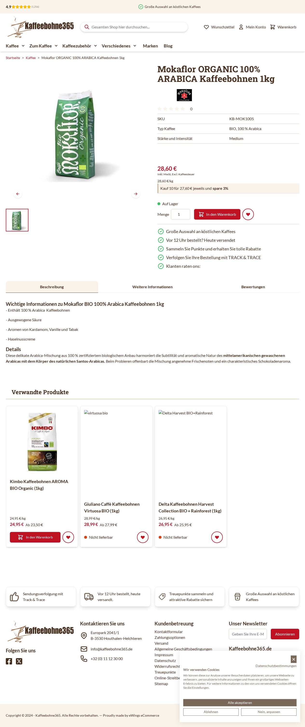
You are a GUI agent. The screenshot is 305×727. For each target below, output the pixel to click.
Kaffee (12, 45)
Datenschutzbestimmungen (276, 666)
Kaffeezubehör (76, 45)
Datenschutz (165, 660)
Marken (150, 45)
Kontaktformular (169, 631)
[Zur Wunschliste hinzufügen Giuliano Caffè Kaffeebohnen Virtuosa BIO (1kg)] (143, 537)
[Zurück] (18, 194)
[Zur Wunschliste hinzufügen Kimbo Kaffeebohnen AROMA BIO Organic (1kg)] (68, 537)
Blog (168, 45)
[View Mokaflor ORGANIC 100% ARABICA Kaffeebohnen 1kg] (17, 220)
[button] (182, 95)
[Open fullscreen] (77, 135)
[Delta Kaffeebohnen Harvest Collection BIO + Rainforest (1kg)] (202, 453)
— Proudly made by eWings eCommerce (129, 715)
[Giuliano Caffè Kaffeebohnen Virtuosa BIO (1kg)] (127, 453)
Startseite (13, 58)
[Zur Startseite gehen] (40, 27)
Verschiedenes (116, 45)
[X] (19, 661)
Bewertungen (253, 286)
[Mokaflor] (182, 95)
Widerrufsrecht (167, 666)
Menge (163, 214)
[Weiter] (135, 194)
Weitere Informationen (152, 286)
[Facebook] (9, 661)
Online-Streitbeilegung (174, 677)
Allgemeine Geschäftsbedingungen (183, 649)
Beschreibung (52, 286)
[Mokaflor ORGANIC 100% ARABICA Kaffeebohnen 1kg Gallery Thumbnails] (17, 220)
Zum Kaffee (40, 45)
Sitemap (161, 683)
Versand (161, 643)
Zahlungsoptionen (170, 637)
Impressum (164, 654)
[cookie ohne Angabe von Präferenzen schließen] (294, 659)
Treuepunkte (165, 672)
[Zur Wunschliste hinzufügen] (248, 214)
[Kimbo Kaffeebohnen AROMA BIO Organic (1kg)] (42, 442)
